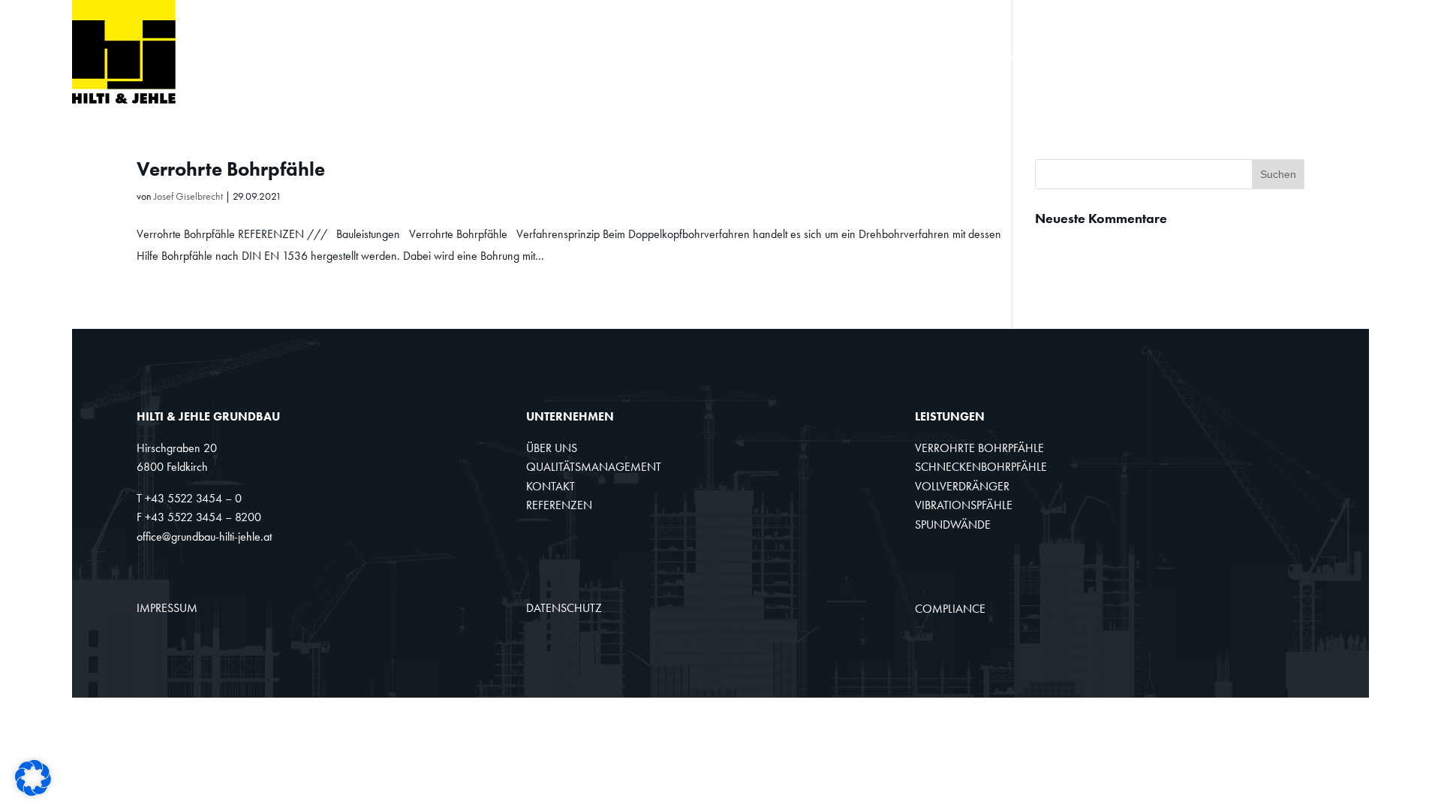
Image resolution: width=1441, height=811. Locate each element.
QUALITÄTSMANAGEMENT (593, 467)
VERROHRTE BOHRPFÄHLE (979, 448)
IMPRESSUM (167, 608)
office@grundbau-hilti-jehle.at (204, 536)
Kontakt (1300, 55)
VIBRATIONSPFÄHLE (963, 505)
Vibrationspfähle (789, 55)
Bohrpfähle (642, 55)
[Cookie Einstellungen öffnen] (33, 792)
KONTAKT (550, 486)
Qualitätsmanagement (1075, 55)
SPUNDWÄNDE (953, 524)
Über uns (1215, 55)
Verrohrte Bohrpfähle (231, 169)
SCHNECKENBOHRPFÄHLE (981, 467)
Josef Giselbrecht (188, 196)
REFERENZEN (559, 505)
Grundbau (539, 55)
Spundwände (923, 55)
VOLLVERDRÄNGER (962, 486)
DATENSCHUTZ (564, 608)
